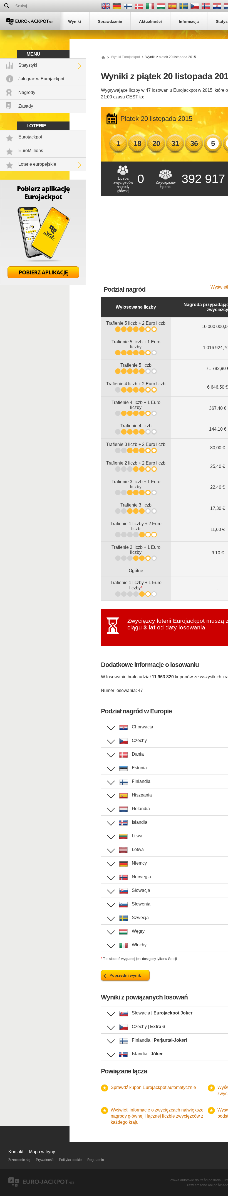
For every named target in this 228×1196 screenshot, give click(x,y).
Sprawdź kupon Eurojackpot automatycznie (153, 1087)
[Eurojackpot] (30, 21)
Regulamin (95, 1160)
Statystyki (27, 65)
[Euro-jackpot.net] (103, 57)
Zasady (25, 106)
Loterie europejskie (37, 164)
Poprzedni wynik (125, 975)
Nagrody (26, 92)
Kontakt (15, 1151)
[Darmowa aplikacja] (43, 283)
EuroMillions (30, 150)
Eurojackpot (30, 137)
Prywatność (44, 1160)
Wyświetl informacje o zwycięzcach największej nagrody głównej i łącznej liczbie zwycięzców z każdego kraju (158, 1116)
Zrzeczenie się (19, 1160)
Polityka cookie (70, 1160)
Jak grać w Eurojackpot (41, 78)
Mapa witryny (42, 1151)
